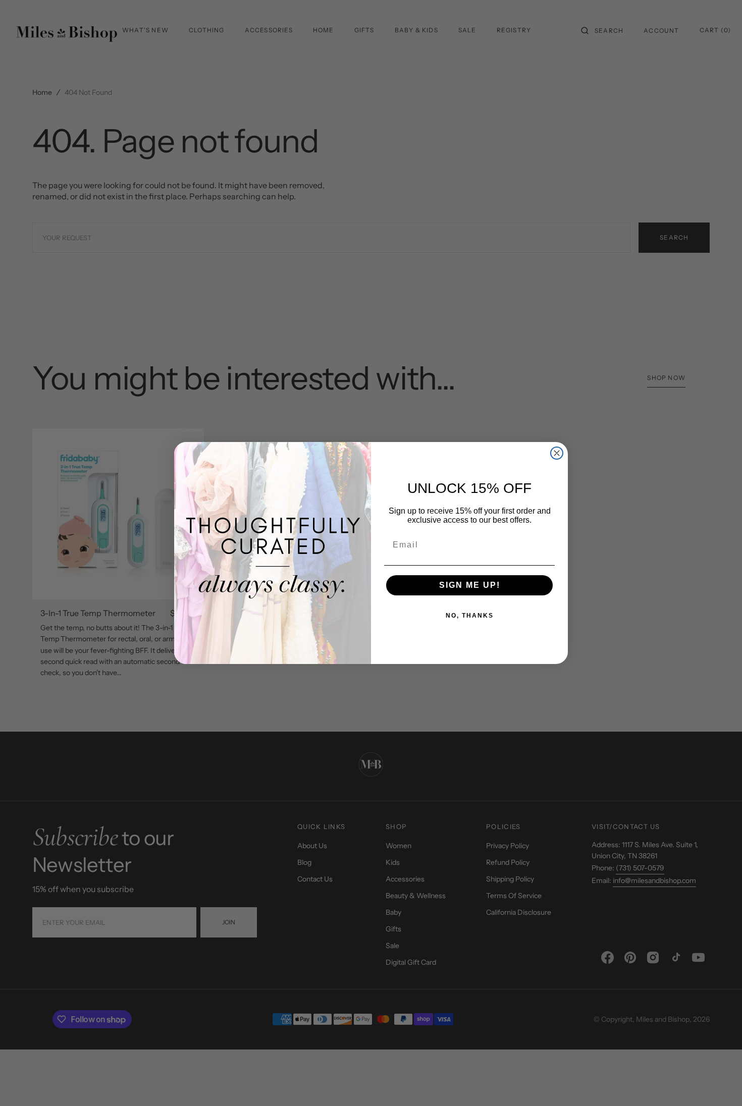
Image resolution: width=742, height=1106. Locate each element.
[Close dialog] (557, 453)
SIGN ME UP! (469, 585)
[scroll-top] (719, 1083)
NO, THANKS (470, 615)
